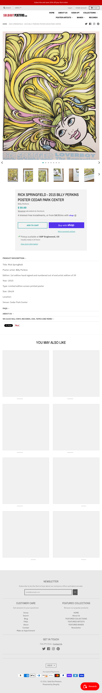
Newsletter (76, 627)
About (25, 624)
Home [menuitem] (51, 13)
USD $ (17, 8)
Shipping (21, 211)
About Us (7, 314)
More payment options (66, 231)
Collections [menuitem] (89, 13)
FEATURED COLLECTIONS (76, 618)
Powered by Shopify (51, 684)
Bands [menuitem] (80, 17)
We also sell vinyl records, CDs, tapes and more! (27, 319)
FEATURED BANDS (76, 624)
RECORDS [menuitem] (93, 17)
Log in (70, 8)
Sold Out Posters (54, 681)
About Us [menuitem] (62, 13)
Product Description (13, 258)
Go (75, 592)
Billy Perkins (23, 204)
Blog (26, 618)
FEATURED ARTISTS (76, 621)
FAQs (5, 308)
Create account (81, 8)
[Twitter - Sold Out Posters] (86, 24)
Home (5, 24)
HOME (76, 613)
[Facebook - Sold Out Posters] (90, 24)
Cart (95, 8)
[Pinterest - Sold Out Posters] (98, 24)
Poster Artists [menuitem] (63, 17)
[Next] (99, 163)
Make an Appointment (26, 630)
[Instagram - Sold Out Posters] (94, 24)
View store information (29, 244)
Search (26, 615)
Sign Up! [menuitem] (75, 13)
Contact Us (57, 644)
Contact (26, 627)
